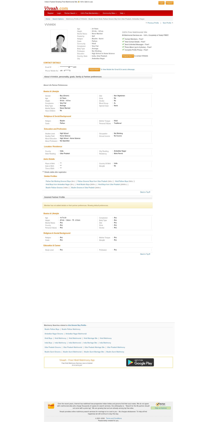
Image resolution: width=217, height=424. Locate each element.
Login (59, 13)
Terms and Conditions (114, 418)
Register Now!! (94, 69)
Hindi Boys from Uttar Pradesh (109, 184)
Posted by (80, 36)
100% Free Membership (89, 13)
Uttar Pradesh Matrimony (116, 347)
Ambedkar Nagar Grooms (54, 334)
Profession (81, 51)
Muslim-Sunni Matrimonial (72, 352)
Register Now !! (128, 56)
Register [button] (169, 3)
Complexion (81, 46)
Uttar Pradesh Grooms (53, 347)
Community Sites (109, 13)
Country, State (82, 56)
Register (51, 13)
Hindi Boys (48, 338)
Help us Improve (161, 408)
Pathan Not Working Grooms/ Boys (58, 181)
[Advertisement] (163, 109)
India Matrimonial (75, 343)
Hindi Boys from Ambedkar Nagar (58, 184)
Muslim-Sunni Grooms (53, 352)
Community (81, 43)
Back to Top (144, 192)
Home (48, 19)
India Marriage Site (90, 343)
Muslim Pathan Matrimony (71, 329)
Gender (48, 96)
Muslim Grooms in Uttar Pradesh (83, 187)
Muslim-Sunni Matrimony (115, 352)
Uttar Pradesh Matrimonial (72, 347)
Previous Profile (153, 23)
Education (80, 53)
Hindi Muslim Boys (83, 184)
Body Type (81, 48)
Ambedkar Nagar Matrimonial (76, 334)
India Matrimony (60, 343)
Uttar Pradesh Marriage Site (95, 347)
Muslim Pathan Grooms (54, 187)
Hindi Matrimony (60, 338)
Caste (79, 41)
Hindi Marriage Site (90, 338)
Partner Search (70, 13)
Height (79, 31)
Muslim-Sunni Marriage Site (94, 352)
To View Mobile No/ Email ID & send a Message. (117, 69)
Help (122, 13)
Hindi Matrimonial (75, 338)
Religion (80, 38)
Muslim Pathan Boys (52, 329)
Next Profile (167, 23)
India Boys (48, 343)
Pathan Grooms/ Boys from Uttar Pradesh (92, 181)
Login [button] (161, 3)
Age (78, 29)
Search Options (58, 19)
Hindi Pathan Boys (121, 181)
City (78, 58)
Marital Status (82, 34)
